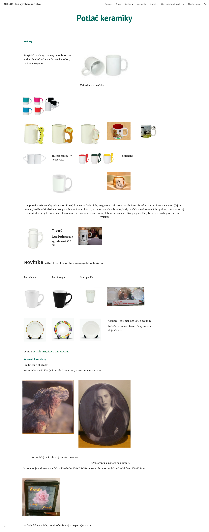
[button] (205, 4)
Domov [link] (108, 4)
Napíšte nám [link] (194, 4)
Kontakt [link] (154, 4)
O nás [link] (118, 4)
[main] (104, 18)
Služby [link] (128, 4)
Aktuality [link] (141, 4)
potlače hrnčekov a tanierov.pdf (51, 351)
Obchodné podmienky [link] (171, 4)
